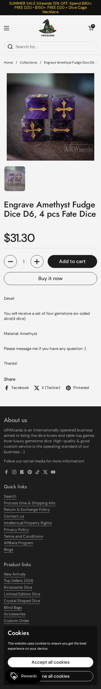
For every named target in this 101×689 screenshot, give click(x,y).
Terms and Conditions (23, 536)
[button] (91, 28)
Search (10, 496)
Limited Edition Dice (22, 594)
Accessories (14, 614)
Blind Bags (13, 607)
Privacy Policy (16, 529)
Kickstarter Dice (18, 587)
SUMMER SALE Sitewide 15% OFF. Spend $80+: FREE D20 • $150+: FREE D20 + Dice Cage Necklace (50, 7)
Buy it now (50, 278)
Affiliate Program (18, 542)
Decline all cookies (51, 676)
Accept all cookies (51, 662)
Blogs (8, 549)
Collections (28, 62)
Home (8, 62)
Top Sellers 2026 (18, 580)
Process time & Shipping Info (29, 503)
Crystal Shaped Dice (22, 600)
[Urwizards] (48, 28)
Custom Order (16, 620)
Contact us (14, 516)
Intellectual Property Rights (28, 523)
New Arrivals (14, 574)
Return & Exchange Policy (27, 509)
